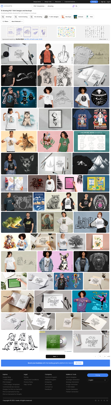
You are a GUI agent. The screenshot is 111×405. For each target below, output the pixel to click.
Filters (6, 21)
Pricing (26, 377)
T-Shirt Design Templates (11, 384)
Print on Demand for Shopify (12, 394)
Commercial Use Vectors (11, 387)
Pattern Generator (72, 392)
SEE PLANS (78, 363)
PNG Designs (7, 382)
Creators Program (51, 377)
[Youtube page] (104, 400)
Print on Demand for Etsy (11, 392)
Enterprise (48, 382)
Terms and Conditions (31, 380)
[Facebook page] (98, 400)
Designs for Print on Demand (12, 389)
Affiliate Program (50, 380)
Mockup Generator (72, 382)
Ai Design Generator (73, 380)
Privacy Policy (28, 382)
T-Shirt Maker (70, 387)
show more (102, 39)
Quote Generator (72, 389)
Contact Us (49, 387)
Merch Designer (71, 377)
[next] (105, 356)
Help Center (28, 384)
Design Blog (7, 377)
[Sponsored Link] (27, 31)
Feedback (48, 389)
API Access (48, 384)
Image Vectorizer (72, 384)
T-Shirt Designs (8, 380)
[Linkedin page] (107, 400)
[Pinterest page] (101, 400)
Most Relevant (16, 21)
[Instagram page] (96, 400)
